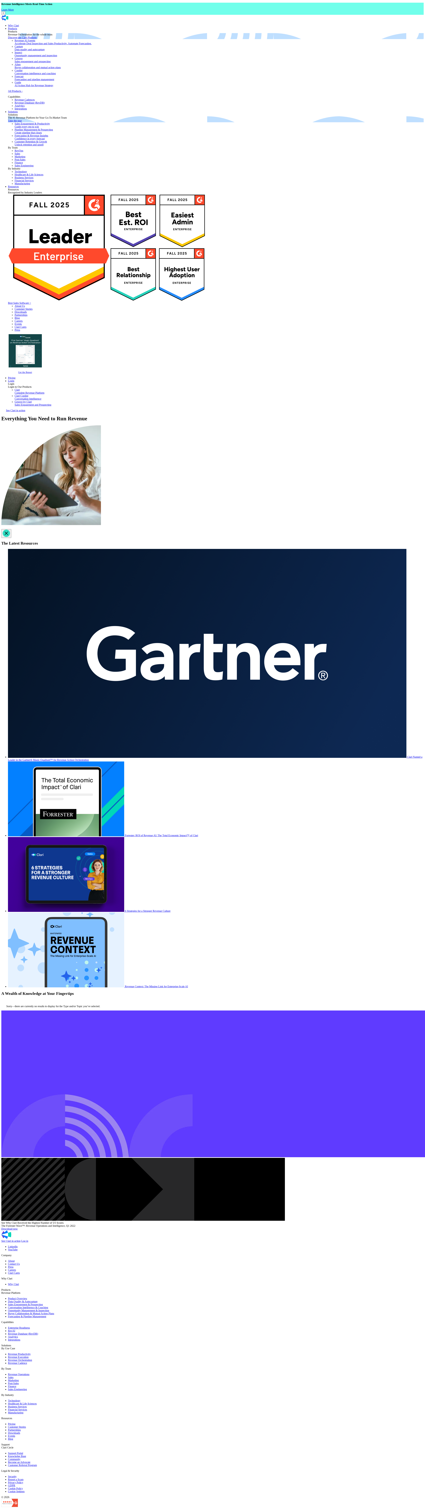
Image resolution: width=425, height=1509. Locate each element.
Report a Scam (15, 1479)
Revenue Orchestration (20, 1360)
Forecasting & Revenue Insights (31, 137)
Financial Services (24, 180)
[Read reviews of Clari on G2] (9, 1506)
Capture (30, 48)
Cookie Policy (15, 1488)
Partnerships (21, 315)
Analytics (20, 105)
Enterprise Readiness (19, 1327)
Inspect (36, 54)
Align (38, 66)
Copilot (35, 72)
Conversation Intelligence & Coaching (28, 1307)
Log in (24, 1241)
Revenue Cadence (17, 1363)
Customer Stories (24, 309)
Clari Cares (20, 327)
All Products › (15, 91)
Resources (13, 186)
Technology (21, 171)
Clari (29, 391)
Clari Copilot (28, 397)
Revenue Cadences (25, 99)
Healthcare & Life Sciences (29, 174)
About (11, 1260)
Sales (17, 153)
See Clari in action (15, 410)
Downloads (21, 312)
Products (12, 28)
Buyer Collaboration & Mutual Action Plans (31, 1313)
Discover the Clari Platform (22, 37)
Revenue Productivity (19, 1354)
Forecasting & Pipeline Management (27, 1316)
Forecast (34, 78)
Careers (19, 321)
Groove (33, 60)
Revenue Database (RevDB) (30, 102)
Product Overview (17, 1298)
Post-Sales (20, 159)
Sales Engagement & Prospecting (25, 1304)
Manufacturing (22, 183)
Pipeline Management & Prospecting (34, 131)
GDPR (11, 1485)
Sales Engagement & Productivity (32, 125)
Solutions (13, 111)
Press (17, 330)
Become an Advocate (19, 1462)
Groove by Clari (33, 403)
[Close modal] (6, 533)
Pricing (11, 377)
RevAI (11, 1330)
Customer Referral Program (22, 1465)
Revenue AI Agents (53, 42)
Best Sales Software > (19, 303)
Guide (34, 84)
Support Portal (15, 1453)
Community (14, 1459)
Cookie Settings (16, 1491)
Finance (19, 162)
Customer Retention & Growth (31, 143)
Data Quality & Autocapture (23, 1301)
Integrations (21, 108)
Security (12, 1476)
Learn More (7, 9)
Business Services (24, 177)
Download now (9, 1228)
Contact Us (14, 1263)
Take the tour (15, 120)
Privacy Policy (15, 1482)
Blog (17, 318)
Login (11, 380)
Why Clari (13, 25)
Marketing (20, 156)
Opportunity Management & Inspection (28, 1310)
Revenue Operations (18, 1374)
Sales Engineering (24, 165)
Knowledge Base (17, 1456)
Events (18, 324)
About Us (20, 306)
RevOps (19, 150)
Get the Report (25, 372)
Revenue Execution (18, 1357)
